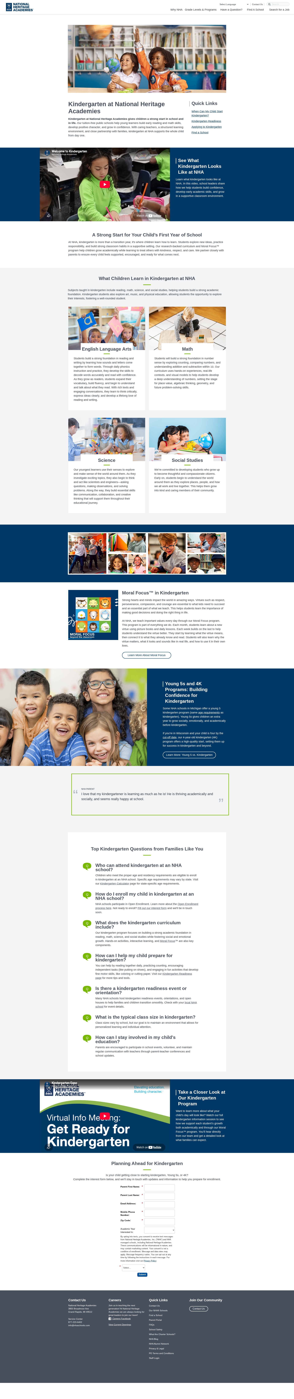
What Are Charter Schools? (162, 1334)
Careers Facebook (121, 1318)
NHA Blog (153, 1339)
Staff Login (154, 1358)
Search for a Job (279, 9)
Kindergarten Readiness (206, 121)
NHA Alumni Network (159, 1344)
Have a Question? (231, 9)
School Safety (155, 1329)
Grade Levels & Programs (201, 9)
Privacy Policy (150, 1261)
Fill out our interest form (152, 908)
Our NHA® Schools (158, 1310)
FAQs (151, 1325)
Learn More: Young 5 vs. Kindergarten (189, 754)
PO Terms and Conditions (161, 1353)
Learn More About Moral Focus (147, 655)
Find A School (255, 9)
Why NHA (176, 9)
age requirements (209, 712)
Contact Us (257, 4)
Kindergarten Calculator (114, 883)
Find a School (200, 132)
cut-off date (170, 737)
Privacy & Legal (156, 1348)
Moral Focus (167, 941)
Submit (142, 1274)
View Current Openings (120, 1324)
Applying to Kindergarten (207, 126)
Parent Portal (155, 1320)
